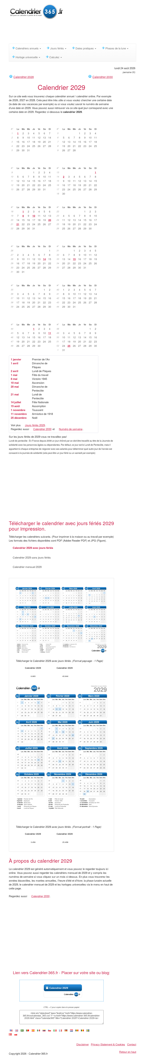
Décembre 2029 (78, 319)
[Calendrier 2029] (60, 1030)
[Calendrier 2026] (36, 11)
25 (69, 345)
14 (44, 259)
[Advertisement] (73, 33)
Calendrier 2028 (23, 77)
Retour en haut (127, 1052)
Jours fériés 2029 (35, 425)
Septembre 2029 (32, 280)
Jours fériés (57, 48)
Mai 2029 (32, 202)
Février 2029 (78, 123)
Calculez (54, 57)
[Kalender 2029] (66, 1030)
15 (74, 259)
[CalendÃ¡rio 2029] (22, 1030)
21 (17, 224)
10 (33, 215)
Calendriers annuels (27, 48)
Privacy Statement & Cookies (108, 1044)
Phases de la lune (116, 48)
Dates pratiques (85, 48)
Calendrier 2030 (102, 77)
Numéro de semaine (70, 429)
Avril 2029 (78, 163)
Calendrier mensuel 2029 (27, 567)
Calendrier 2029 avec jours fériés (33, 548)
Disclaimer (82, 1044)
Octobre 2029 (78, 280)
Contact (131, 1044)
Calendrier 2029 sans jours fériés (32, 557)
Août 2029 (78, 241)
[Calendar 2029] (16, 1030)
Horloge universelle (27, 57)
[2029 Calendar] (11, 1030)
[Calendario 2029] (33, 1030)
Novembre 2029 (32, 319)
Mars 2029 (32, 163)
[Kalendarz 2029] (15, 1034)
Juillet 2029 (32, 241)
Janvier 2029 (32, 123)
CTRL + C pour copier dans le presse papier (61, 1007)
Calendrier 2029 (58, 988)
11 (49, 333)
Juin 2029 (78, 202)
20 (49, 220)
